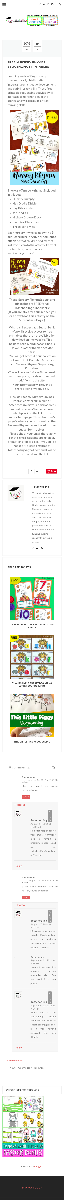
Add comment (15, 1060)
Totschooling (39, 820)
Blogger (38, 1166)
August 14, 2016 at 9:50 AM (43, 780)
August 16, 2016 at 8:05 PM (43, 880)
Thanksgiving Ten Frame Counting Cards (32, 626)
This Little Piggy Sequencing (32, 742)
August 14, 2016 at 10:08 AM (41, 825)
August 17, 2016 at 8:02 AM (41, 926)
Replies (21, 804)
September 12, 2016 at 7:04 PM (43, 1007)
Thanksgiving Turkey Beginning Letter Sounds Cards (32, 684)
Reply (26, 797)
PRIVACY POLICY (32, 1187)
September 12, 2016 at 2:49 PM (43, 962)
